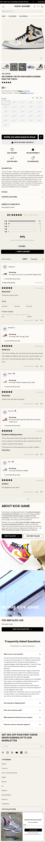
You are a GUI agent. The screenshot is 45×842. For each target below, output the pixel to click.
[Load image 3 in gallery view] (22, 67)
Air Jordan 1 (23, 16)
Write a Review (27, 252)
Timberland (5, 804)
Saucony (5, 799)
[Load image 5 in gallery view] (39, 67)
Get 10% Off (33, 830)
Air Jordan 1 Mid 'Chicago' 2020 (19, 336)
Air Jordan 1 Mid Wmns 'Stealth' (18, 470)
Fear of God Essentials (9, 773)
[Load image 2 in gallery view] (14, 67)
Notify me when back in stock (19, 137)
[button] (3, 6)
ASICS (4, 764)
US (37, 98)
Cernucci (5, 768)
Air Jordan (12, 16)
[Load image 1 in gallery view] (5, 67)
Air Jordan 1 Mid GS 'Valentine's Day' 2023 (22, 382)
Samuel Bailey (6, 795)
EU (41, 98)
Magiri (4, 777)
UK (33, 98)
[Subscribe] (40, 746)
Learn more (26, 91)
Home (3, 16)
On (3, 786)
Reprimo (4, 790)
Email (24, 824)
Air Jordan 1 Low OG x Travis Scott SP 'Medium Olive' (25, 274)
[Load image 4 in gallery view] (31, 67)
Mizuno (4, 781)
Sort (25, 259)
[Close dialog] (43, 813)
